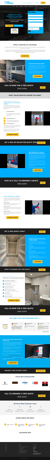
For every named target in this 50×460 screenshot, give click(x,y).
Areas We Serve (31, 6)
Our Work (26, 6)
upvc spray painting (13, 51)
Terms (5, 449)
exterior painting (10, 357)
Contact (36, 6)
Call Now (43, 2)
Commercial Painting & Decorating (23, 450)
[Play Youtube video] (37, 118)
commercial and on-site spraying (13, 356)
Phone (29, 19)
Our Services (21, 6)
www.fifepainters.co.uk (37, 454)
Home (13, 6)
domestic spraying (19, 356)
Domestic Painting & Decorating (23, 451)
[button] (49, 326)
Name (29, 14)
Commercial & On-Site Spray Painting (23, 446)
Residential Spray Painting (22, 452)
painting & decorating (18, 358)
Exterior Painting (21, 449)
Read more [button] (26, 329)
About (17, 6)
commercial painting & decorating (13, 355)
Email (29, 16)
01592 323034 (22, 88)
